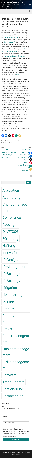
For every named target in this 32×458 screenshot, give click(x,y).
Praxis (7, 329)
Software (9, 375)
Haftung (8, 246)
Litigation (9, 288)
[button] (2, 135)
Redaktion (6, 140)
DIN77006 (10, 232)
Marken (8, 302)
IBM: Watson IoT (9, 42)
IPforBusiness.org (13, 2)
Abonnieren (16, 439)
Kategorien (5, 406)
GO (28, 182)
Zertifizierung (13, 396)
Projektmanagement (15, 339)
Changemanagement (14, 207)
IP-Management (14, 267)
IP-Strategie (11, 274)
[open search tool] (30, 11)
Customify (17, 454)
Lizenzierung (12, 295)
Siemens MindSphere (11, 37)
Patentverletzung (14, 319)
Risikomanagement (15, 365)
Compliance (11, 217)
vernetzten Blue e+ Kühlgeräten (14, 56)
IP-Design (10, 260)
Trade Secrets (13, 382)
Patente (8, 309)
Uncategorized (7, 142)
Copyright (10, 225)
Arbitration (10, 190)
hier (17, 75)
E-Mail (9, 422)
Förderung (10, 239)
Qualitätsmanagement (15, 352)
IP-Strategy (11, 281)
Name (5, 416)
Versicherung (12, 389)
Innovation (10, 253)
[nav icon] (30, 4)
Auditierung (11, 197)
